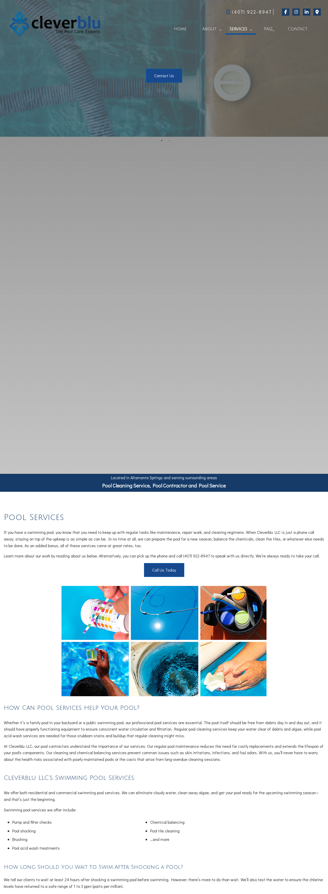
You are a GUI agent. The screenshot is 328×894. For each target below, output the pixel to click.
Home (180, 28)
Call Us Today (164, 570)
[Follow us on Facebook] (285, 12)
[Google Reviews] (317, 12)
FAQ (268, 28)
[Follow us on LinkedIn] (306, 12)
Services (238, 28)
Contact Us (164, 75)
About (209, 28)
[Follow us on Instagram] (296, 12)
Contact (298, 28)
